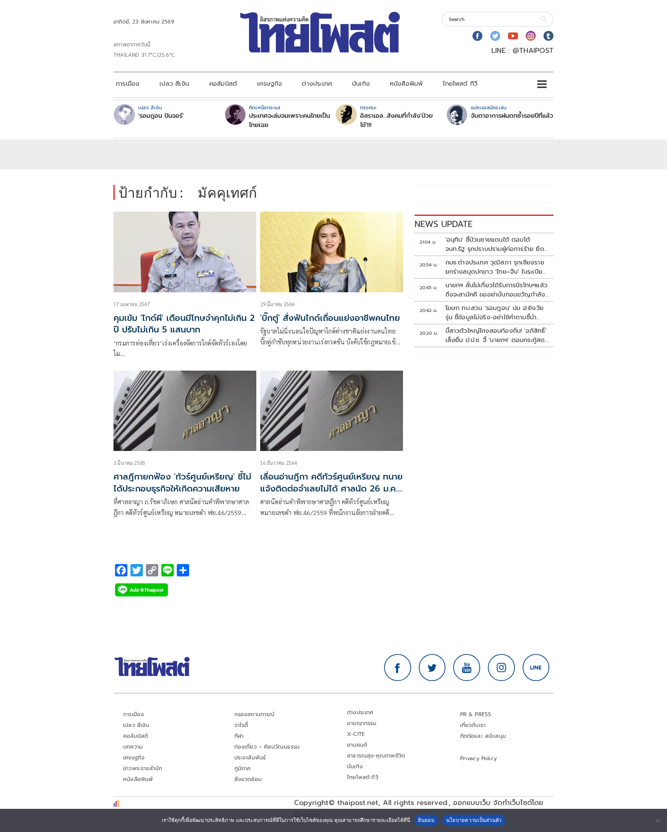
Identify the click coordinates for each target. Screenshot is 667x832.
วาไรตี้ (241, 725)
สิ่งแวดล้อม (248, 779)
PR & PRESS (475, 714)
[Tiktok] (548, 36)
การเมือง (127, 83)
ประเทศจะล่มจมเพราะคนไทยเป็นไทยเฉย (289, 120)
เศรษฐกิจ (269, 83)
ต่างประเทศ (317, 83)
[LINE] (536, 667)
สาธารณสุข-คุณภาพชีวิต (376, 756)
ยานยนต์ (357, 745)
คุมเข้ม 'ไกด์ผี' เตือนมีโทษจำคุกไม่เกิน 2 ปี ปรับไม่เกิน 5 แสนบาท (184, 324)
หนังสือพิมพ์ (406, 83)
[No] (657, 820)
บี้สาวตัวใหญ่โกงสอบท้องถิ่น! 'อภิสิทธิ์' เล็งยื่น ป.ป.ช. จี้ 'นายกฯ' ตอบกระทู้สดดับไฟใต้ (496, 335)
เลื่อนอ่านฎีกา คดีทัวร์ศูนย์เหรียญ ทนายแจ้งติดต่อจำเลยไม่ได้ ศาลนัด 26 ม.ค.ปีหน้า (331, 488)
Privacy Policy (478, 758)
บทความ (133, 747)
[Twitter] (495, 36)
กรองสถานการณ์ (254, 714)
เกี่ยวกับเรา (473, 725)
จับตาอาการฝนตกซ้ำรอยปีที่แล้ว (512, 115)
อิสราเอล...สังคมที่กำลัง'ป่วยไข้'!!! (396, 120)
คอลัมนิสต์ (223, 83)
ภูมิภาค (242, 768)
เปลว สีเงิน (174, 83)
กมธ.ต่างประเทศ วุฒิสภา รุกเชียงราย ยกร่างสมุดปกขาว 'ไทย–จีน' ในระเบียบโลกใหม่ (496, 267)
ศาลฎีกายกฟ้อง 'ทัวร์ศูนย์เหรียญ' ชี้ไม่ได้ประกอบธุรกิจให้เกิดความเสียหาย (182, 482)
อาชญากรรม (362, 723)
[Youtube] (513, 36)
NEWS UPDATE (443, 224)
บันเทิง (361, 83)
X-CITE (356, 734)
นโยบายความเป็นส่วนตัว (474, 820)
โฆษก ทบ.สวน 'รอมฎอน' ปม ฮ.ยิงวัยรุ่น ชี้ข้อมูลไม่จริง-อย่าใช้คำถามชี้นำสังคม (494, 312)
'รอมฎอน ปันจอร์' (161, 115)
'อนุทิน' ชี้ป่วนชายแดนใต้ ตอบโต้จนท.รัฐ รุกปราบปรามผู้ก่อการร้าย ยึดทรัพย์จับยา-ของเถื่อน (494, 244)
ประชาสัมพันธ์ (250, 758)
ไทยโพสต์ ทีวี (460, 83)
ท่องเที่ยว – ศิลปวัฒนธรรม (267, 747)
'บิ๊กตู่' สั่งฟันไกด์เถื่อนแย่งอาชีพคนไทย (330, 318)
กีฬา (239, 736)
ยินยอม (426, 820)
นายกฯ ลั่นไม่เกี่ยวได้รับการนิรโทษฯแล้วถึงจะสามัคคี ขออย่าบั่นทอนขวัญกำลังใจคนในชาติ (496, 290)
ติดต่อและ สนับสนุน (483, 736)
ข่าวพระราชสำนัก (142, 768)
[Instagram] (531, 36)
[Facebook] (477, 36)
